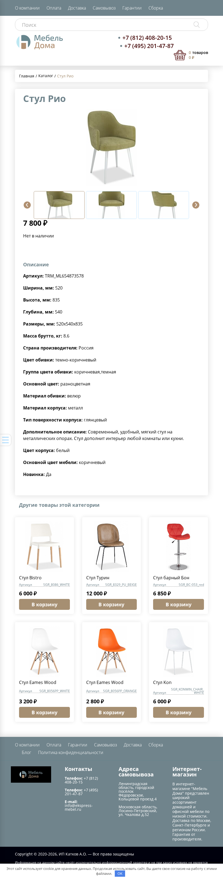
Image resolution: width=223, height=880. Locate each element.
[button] (27, 205)
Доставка (77, 8)
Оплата (54, 8)
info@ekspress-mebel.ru (79, 807)
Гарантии (132, 8)
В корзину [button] (44, 604)
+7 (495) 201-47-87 (149, 46)
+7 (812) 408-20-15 (147, 37)
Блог (26, 752)
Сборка (155, 8)
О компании (27, 8)
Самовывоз (104, 8)
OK (119, 873)
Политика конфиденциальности (70, 752)
